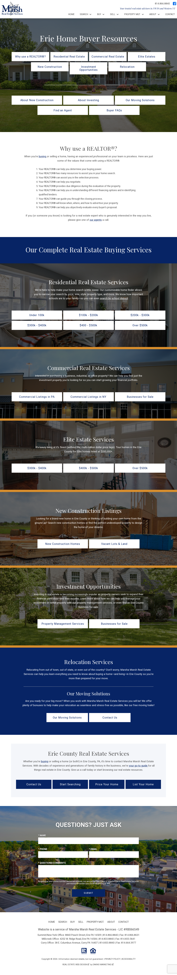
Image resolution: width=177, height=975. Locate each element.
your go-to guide (138, 765)
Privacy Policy (112, 959)
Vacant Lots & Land (114, 544)
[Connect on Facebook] (174, 3)
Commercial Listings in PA (37, 396)
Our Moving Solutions (140, 100)
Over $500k (140, 325)
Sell (80, 922)
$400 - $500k (88, 325)
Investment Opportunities (88, 68)
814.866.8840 (110, 935)
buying (43, 156)
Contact (170, 14)
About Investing (88, 100)
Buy (72, 922)
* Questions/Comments (52, 863)
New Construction (50, 66)
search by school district (114, 298)
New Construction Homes (62, 544)
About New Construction (37, 100)
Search (62, 922)
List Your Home (143, 784)
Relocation (127, 66)
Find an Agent (63, 110)
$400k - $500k (88, 468)
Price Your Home (106, 784)
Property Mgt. (95, 922)
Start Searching (70, 784)
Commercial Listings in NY (88, 396)
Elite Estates (146, 56)
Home (71, 14)
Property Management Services (62, 623)
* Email (93, 849)
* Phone (42, 849)
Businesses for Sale (140, 396)
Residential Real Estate (69, 56)
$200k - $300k (140, 315)
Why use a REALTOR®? (30, 56)
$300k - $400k (36, 325)
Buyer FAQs (114, 110)
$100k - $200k (88, 315)
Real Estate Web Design (75, 964)
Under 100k (36, 315)
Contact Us (109, 717)
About (111, 922)
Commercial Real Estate (108, 56)
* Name (42, 835)
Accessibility (129, 959)
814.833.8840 (106, 938)
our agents (96, 219)
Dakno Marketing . (103, 964)
